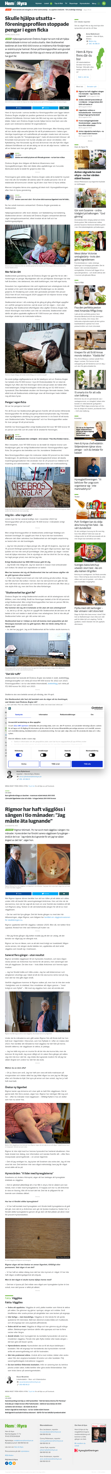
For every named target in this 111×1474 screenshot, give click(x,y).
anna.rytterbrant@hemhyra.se (30, 777)
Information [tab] (43, 714)
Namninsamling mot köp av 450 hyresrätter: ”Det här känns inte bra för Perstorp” (35, 1401)
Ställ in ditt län (83, 77)
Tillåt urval (56, 764)
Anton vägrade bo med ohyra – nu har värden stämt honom (27, 1410)
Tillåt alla (87, 764)
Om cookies (101, 1472)
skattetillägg (53, 683)
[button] (48, 3)
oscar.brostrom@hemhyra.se (30, 1382)
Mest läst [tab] (79, 87)
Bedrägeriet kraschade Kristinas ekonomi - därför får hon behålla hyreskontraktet (35, 1412)
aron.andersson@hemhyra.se (51, 1459)
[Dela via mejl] (64, 107)
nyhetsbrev (25, 1451)
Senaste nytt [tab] (91, 87)
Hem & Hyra (18, 1447)
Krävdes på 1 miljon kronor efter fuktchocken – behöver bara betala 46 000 (33, 1404)
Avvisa (23, 764)
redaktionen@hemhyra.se (23, 1440)
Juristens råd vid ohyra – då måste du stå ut (21, 1407)
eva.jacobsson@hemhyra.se (50, 1432)
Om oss (94, 1472)
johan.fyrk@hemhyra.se (49, 1450)
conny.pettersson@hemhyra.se (51, 1441)
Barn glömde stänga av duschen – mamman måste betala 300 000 (30, 795)
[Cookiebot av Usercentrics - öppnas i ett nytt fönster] (93, 708)
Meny (94, 3)
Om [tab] (92, 714)
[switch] (43, 755)
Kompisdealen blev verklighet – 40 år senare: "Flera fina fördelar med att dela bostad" (47, 439)
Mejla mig (92, 41)
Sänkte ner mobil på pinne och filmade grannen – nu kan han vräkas (40, 157)
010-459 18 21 (24, 1385)
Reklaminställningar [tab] (67, 714)
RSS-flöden (9, 1455)
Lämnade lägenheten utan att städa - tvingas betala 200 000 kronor (30, 798)
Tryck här (32, 786)
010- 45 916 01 (24, 779)
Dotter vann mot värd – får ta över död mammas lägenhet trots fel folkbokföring (45, 199)
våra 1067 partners (21, 726)
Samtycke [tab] (19, 714)
